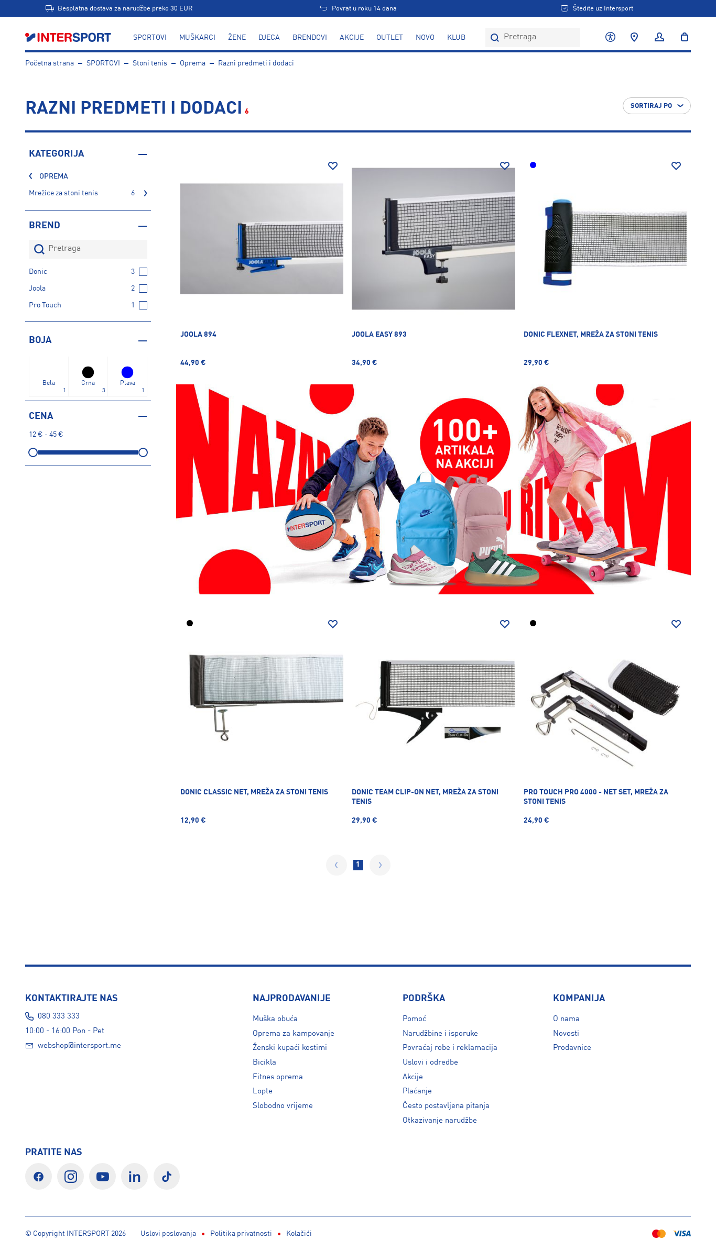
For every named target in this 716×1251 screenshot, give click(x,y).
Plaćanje (417, 1091)
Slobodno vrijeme (283, 1106)
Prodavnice (572, 1048)
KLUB (456, 37)
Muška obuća (275, 1019)
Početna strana (49, 63)
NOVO (425, 37)
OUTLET (389, 37)
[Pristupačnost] (610, 37)
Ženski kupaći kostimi (290, 1048)
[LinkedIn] (134, 1176)
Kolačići (299, 1233)
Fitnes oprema (278, 1077)
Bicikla (264, 1062)
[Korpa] (681, 37)
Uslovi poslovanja (168, 1233)
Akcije (413, 1077)
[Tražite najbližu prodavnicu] (634, 37)
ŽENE (237, 37)
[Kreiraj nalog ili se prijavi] (659, 37)
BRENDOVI (309, 37)
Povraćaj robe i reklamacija (450, 1048)
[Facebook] (38, 1176)
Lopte (263, 1091)
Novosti (566, 1033)
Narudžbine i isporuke (440, 1033)
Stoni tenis (150, 63)
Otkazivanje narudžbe (440, 1120)
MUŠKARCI (197, 37)
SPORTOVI (150, 37)
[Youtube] (102, 1176)
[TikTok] (167, 1176)
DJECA (269, 37)
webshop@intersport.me (79, 1046)
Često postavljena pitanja (446, 1106)
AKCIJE (352, 37)
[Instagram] (70, 1176)
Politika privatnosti (241, 1233)
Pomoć (414, 1019)
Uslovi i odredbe (430, 1062)
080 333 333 (59, 1016)
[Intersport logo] (69, 37)
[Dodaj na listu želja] (333, 166)
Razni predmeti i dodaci (256, 63)
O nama (566, 1019)
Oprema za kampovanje (293, 1033)
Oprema (192, 63)
